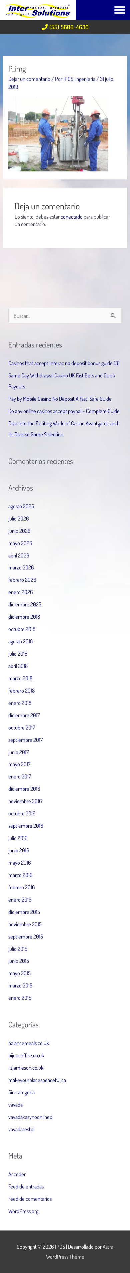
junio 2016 (18, 850)
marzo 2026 (21, 567)
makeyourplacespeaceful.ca (37, 1079)
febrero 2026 (22, 579)
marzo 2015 (20, 985)
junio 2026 (19, 530)
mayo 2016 (19, 862)
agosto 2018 (20, 641)
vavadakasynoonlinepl (30, 1116)
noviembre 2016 (25, 800)
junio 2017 (18, 751)
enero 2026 (20, 591)
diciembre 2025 (24, 604)
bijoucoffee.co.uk (26, 1055)
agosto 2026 (21, 506)
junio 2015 (18, 960)
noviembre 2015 (25, 924)
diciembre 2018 (24, 616)
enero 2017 (19, 776)
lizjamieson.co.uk (25, 1067)
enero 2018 (19, 702)
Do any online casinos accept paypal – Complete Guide (64, 410)
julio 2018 (17, 653)
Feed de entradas (26, 1186)
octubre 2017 (21, 727)
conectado (72, 216)
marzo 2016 (20, 874)
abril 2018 (18, 665)
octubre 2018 (21, 628)
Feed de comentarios (30, 1198)
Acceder (17, 1173)
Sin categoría (21, 1092)
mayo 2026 (20, 542)
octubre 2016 (22, 813)
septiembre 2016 (25, 825)
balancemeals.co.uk (28, 1042)
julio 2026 (18, 518)
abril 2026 (18, 555)
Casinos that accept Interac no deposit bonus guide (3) (64, 362)
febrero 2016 (21, 887)
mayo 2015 (19, 972)
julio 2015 (17, 948)
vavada (15, 1104)
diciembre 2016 (24, 788)
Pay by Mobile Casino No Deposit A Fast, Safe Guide (60, 398)
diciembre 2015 (24, 911)
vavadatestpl (21, 1129)
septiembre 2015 (25, 936)
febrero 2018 (21, 690)
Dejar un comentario (29, 78)
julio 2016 (18, 837)
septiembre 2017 (25, 739)
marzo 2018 (20, 678)
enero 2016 (20, 899)
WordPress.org (23, 1210)
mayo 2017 (19, 763)
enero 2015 (19, 997)
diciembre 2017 (24, 715)
